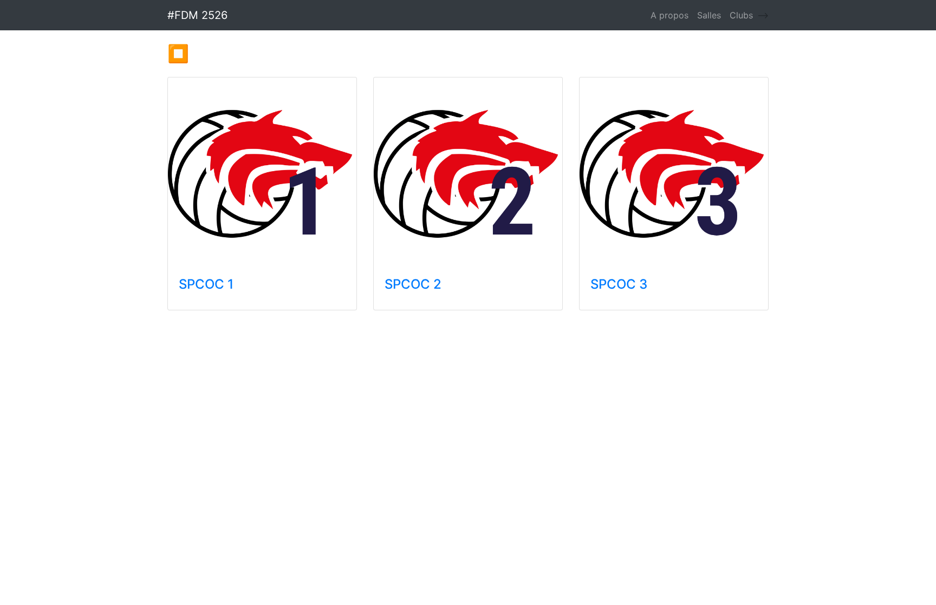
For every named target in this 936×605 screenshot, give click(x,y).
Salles (709, 15)
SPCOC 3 (618, 284)
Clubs (741, 15)
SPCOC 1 (206, 284)
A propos (669, 15)
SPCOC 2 (413, 284)
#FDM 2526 (197, 15)
